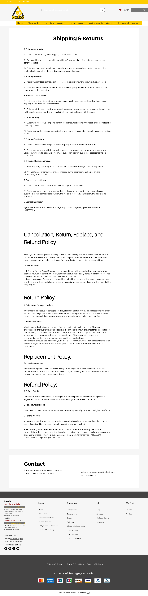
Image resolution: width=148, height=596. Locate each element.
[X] (13, 548)
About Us (100, 514)
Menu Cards (42, 514)
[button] (126, 10)
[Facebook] (5, 548)
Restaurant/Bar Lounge (46, 530)
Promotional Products (46, 518)
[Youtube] (17, 548)
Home (40, 510)
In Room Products (44, 522)
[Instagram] (9, 548)
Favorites (129, 510)
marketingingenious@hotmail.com (100, 472)
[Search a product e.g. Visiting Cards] (102, 10)
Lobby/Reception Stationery (46, 526)
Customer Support (16, 539)
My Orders (129, 514)
